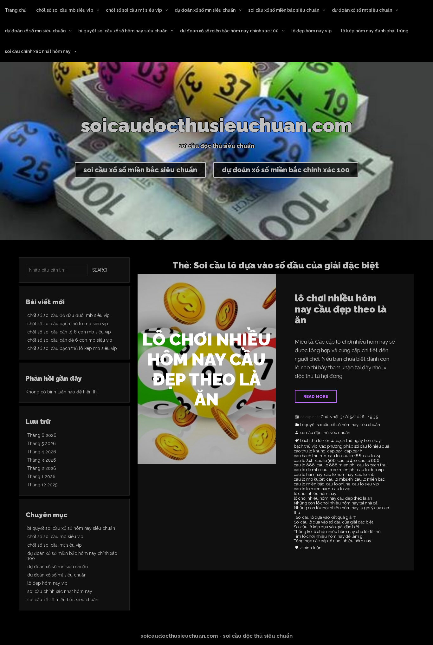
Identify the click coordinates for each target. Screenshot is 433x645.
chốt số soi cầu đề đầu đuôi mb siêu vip (68, 315)
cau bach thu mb (310, 456)
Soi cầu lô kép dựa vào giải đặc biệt (326, 527)
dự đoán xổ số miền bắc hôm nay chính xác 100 (229, 30)
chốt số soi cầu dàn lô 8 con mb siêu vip (69, 331)
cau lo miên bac (370, 479)
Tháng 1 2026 (41, 476)
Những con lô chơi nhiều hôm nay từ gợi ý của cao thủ (341, 510)
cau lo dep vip (370, 470)
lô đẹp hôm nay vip (311, 30)
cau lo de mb (306, 470)
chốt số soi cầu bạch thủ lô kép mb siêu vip (72, 348)
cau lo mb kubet (309, 479)
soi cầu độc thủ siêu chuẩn (325, 433)
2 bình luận (310, 548)
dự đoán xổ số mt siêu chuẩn (362, 10)
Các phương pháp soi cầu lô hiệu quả (354, 446)
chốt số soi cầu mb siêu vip (64, 10)
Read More (315, 396)
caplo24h (353, 451)
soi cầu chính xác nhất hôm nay (38, 51)
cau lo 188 (351, 456)
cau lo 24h (303, 460)
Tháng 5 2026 (41, 443)
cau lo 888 (304, 465)
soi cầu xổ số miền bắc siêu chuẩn (283, 10)
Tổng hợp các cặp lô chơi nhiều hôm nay (332, 541)
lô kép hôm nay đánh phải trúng (375, 30)
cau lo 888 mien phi (336, 465)
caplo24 (335, 451)
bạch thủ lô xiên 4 (317, 440)
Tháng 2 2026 (41, 468)
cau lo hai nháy (308, 474)
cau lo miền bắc (309, 484)
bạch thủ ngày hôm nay (358, 440)
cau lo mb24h (339, 479)
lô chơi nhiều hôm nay (315, 493)
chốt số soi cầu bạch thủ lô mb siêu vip (67, 323)
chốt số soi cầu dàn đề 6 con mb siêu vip (69, 340)
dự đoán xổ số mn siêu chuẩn (205, 10)
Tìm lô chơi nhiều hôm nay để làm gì (329, 536)
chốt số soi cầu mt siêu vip (134, 10)
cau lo (333, 456)
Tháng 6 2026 (41, 435)
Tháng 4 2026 (41, 451)
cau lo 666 (369, 460)
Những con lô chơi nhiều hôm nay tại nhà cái (336, 503)
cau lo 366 (325, 460)
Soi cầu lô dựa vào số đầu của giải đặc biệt (333, 522)
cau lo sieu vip (365, 484)
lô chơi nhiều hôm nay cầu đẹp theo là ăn (341, 309)
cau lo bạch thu (371, 465)
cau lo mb (364, 474)
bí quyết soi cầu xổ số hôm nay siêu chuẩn (122, 30)
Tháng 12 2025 (42, 484)
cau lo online (338, 484)
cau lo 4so (347, 460)
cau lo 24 (371, 456)
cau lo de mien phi (337, 470)
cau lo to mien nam (312, 489)
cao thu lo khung (310, 451)
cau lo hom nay (338, 474)
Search (100, 270)
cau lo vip (341, 489)
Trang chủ (16, 10)
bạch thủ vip (305, 446)
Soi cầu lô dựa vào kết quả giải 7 (326, 517)
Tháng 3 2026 (41, 460)
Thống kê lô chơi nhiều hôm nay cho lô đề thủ (337, 532)
